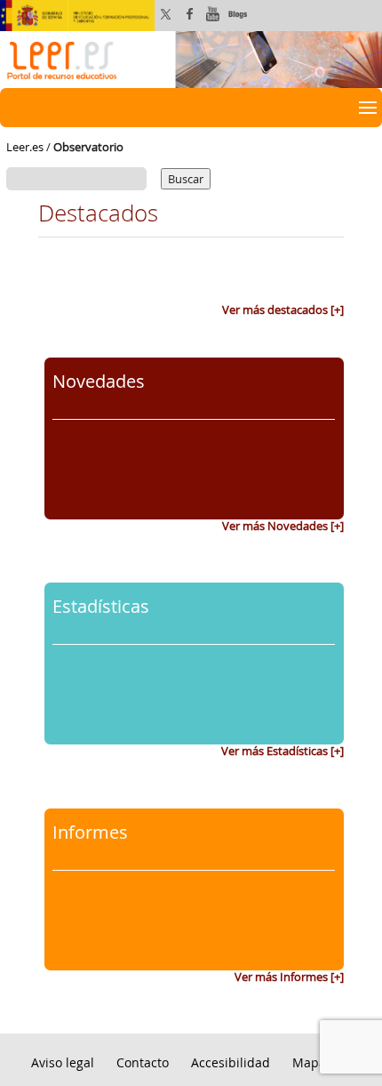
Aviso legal (62, 1062)
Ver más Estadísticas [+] (282, 751)
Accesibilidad (230, 1062)
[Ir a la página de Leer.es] (191, 58)
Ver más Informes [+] (289, 977)
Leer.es (25, 147)
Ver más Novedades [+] (283, 526)
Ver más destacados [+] (283, 310)
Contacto (142, 1062)
